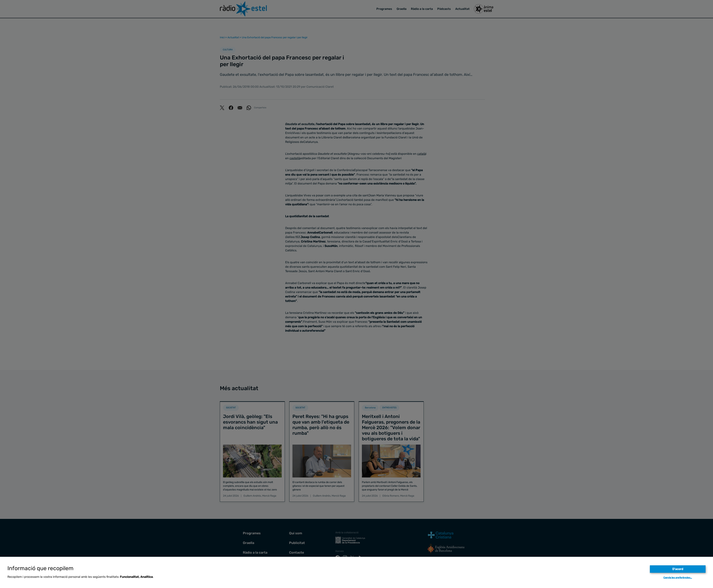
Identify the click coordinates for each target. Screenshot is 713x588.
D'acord (677, 569)
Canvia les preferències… (677, 577)
